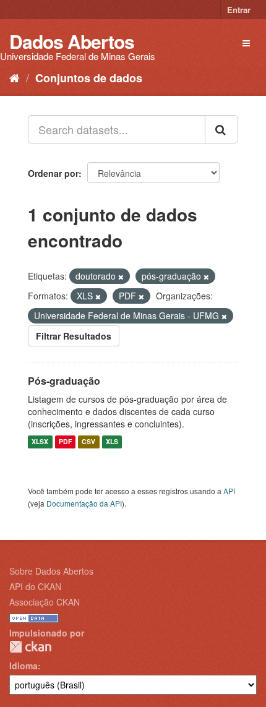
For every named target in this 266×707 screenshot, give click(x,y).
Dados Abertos (71, 41)
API (229, 491)
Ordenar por (53, 173)
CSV (88, 442)
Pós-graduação (64, 381)
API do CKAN (35, 586)
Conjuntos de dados (88, 78)
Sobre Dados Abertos (51, 571)
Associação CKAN (44, 602)
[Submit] (221, 129)
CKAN (30, 646)
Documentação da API (84, 503)
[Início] (14, 77)
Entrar (239, 9)
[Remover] (121, 276)
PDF (65, 442)
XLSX (40, 442)
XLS (112, 442)
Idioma (23, 665)
